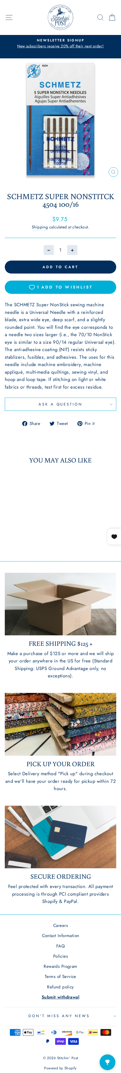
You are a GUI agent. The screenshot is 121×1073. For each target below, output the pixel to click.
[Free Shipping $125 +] (60, 604)
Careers (60, 925)
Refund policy (60, 987)
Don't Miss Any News (59, 1016)
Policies (60, 956)
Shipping (40, 227)
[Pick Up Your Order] (60, 724)
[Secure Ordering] (60, 837)
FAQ (60, 946)
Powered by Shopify (60, 1068)
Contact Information (60, 936)
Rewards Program (60, 966)
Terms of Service (60, 976)
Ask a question (61, 404)
